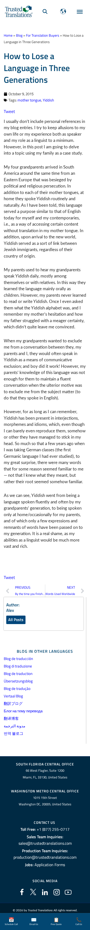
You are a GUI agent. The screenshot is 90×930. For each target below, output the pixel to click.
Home (8, 35)
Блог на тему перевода (23, 711)
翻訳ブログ (13, 703)
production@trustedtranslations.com (45, 857)
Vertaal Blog (13, 696)
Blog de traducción (18, 658)
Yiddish (48, 100)
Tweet (9, 111)
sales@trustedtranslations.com (45, 843)
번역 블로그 (13, 733)
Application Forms (49, 865)
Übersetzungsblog (18, 681)
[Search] (45, 11)
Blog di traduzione (18, 666)
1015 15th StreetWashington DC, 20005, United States (45, 801)
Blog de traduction (18, 673)
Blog (19, 35)
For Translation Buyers (42, 35)
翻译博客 (11, 718)
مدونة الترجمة (14, 726)
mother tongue (29, 100)
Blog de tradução (17, 688)
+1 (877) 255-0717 (53, 829)
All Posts (16, 620)
